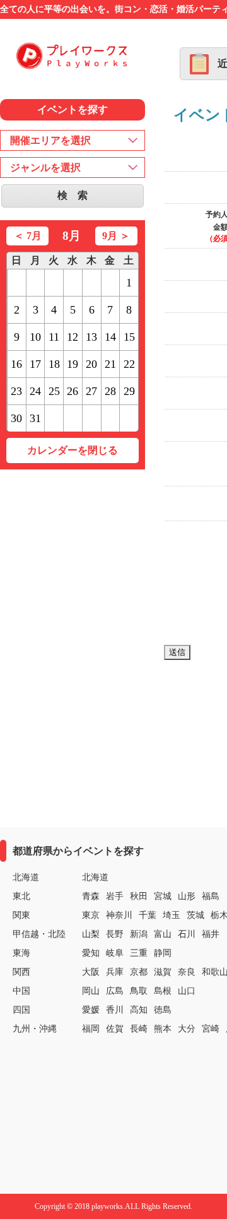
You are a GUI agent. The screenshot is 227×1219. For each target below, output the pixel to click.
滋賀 (163, 972)
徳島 (163, 1010)
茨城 (195, 915)
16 (16, 364)
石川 (186, 934)
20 (91, 364)
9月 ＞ (116, 235)
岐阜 (115, 953)
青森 (91, 896)
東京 (91, 915)
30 (16, 418)
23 (16, 391)
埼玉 (171, 915)
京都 (139, 972)
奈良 (186, 972)
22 (129, 364)
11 (54, 337)
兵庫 (115, 972)
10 (35, 337)
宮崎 (210, 1029)
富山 (163, 934)
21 (110, 364)
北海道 (95, 877)
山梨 (91, 934)
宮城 (163, 896)
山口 (186, 991)
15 (129, 337)
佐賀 (115, 1029)
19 (72, 364)
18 (54, 364)
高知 (139, 1010)
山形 (186, 896)
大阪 (91, 972)
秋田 (139, 896)
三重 (139, 953)
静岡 (163, 953)
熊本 (163, 1029)
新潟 (139, 934)
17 (35, 364)
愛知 (91, 953)
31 (35, 418)
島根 (163, 991)
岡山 (91, 991)
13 (91, 337)
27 (91, 391)
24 (35, 391)
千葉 (147, 915)
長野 (115, 934)
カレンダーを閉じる (72, 450)
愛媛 (91, 1010)
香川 (115, 1010)
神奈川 (119, 915)
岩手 (115, 896)
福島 (210, 896)
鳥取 (139, 991)
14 (110, 337)
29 (129, 391)
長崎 (139, 1029)
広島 (115, 991)
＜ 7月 (28, 235)
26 (72, 391)
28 (110, 391)
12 (72, 337)
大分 (186, 1029)
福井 (210, 934)
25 (54, 391)
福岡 (91, 1029)
